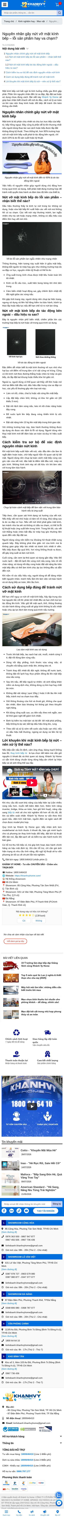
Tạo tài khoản (45, 1211)
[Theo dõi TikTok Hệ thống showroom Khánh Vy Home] (18, 1210)
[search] (59, 13)
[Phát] (32, 1106)
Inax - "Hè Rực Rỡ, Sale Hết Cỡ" (41, 1163)
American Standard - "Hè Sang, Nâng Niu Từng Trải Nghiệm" (40, 1189)
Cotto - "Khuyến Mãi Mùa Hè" (39, 1150)
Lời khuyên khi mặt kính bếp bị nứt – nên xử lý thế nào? (33, 81)
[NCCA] (45, 1429)
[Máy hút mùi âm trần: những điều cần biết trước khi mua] (11, 990)
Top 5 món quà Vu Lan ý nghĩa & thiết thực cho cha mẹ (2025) (41, 976)
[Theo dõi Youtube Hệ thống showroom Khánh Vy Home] (26, 1210)
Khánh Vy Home (50, 97)
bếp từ (11, 812)
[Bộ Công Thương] (10, 1429)
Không (39, 920)
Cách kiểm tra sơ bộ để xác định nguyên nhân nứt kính (33, 72)
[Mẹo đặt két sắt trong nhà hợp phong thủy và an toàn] (11, 1014)
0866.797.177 (23, 1471)
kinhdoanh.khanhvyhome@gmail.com (31, 1423)
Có (24, 920)
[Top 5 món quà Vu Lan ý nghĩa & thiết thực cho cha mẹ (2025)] (11, 978)
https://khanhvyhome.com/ (28, 875)
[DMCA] (28, 1429)
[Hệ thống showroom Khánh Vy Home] (33, 5)
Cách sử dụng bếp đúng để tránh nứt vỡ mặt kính (30, 76)
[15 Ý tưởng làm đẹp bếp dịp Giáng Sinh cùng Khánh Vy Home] (11, 965)
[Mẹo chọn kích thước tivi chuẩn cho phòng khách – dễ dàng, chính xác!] (11, 1002)
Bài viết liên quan (15, 957)
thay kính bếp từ (19, 753)
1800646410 (28, 1418)
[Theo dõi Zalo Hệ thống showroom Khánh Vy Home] (11, 1210)
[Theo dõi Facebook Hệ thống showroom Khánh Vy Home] (4, 1210)
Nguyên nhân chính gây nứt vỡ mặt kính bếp (28, 53)
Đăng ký (57, 1203)
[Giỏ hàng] (57, 4)
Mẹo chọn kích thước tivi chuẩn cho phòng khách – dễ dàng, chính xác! (40, 1000)
